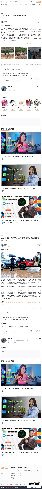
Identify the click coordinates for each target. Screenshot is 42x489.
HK (12, 483)
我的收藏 (19, 473)
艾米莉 (12, 107)
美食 (13, 73)
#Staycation (27, 472)
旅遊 (11, 73)
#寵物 (25, 470)
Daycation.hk (21, 107)
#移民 (31, 472)
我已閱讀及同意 (33, 487)
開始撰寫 (38, 1)
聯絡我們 (25, 484)
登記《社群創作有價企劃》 (15, 69)
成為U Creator (20, 4)
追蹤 (39, 22)
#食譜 (34, 470)
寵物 (19, 73)
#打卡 (31, 470)
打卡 (8, 73)
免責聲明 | (8, 484)
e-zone (25, 483)
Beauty (15, 483)
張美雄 (5, 21)
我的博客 (19, 477)
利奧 (29, 107)
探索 (26, 4)
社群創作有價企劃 (5, 4)
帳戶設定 (19, 472)
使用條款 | (12, 484)
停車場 (10, 326)
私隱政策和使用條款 (9, 487)
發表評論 (4, 119)
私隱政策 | (17, 484)
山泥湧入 (16, 326)
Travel (9, 483)
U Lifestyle (4, 483)
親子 (16, 73)
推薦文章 (29, 4)
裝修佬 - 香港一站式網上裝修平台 (37, 107)
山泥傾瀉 (21, 326)
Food (18, 483)
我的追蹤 (19, 475)
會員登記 (32, 1)
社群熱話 (13, 4)
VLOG (12, 472)
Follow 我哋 (24, 75)
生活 (2, 13)
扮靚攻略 (23, 73)
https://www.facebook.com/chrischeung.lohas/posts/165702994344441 (21, 43)
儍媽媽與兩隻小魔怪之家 (5, 107)
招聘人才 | (21, 484)
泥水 (6, 326)
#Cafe (37, 470)
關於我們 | (3, 484)
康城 (3, 326)
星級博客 (34, 4)
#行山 (28, 470)
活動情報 (27, 73)
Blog (21, 483)
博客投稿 (13, 478)
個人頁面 (19, 470)
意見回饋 (13, 477)
